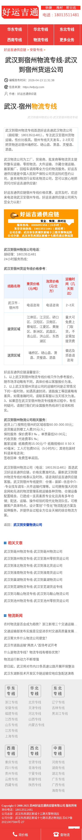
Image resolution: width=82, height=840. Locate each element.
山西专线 (34, 719)
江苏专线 (11, 730)
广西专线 (58, 785)
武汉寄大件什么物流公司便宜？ (26, 638)
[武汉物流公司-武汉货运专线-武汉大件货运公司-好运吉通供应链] (20, 12)
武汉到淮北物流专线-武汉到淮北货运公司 (33, 565)
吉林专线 (58, 708)
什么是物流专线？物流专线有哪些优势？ (32, 652)
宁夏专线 (34, 773)
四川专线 (11, 768)
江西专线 (11, 719)
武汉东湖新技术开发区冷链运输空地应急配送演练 (39, 673)
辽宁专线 (58, 702)
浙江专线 (11, 702)
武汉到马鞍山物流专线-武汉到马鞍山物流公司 (36, 593)
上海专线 (11, 736)
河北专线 (34, 713)
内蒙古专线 (36, 725)
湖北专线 (58, 773)
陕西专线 (34, 785)
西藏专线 (11, 785)
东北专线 (67, 29)
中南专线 (58, 751)
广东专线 (58, 779)
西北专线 (34, 751)
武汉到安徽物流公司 (27, 524)
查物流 (65, 835)
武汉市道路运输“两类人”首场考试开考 (30, 645)
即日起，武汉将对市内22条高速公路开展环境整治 (39, 666)
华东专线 (14, 29)
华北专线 (40, 29)
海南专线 (58, 790)
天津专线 (34, 708)
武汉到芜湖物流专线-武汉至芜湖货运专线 (33, 586)
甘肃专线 (34, 762)
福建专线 (11, 713)
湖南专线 (58, 768)
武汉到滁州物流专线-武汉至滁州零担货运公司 (36, 558)
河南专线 (58, 762)
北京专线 (34, 702)
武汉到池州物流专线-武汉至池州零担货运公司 (36, 601)
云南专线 (11, 779)
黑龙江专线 (60, 713)
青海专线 (34, 768)
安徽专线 (36, 50)
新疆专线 (34, 779)
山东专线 (11, 725)
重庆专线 (11, 762)
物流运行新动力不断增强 (21, 659)
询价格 (23, 835)
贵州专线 (11, 773)
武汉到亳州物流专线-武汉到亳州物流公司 (33, 551)
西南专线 (14, 40)
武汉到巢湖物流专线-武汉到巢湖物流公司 (33, 579)
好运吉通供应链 (15, 50)
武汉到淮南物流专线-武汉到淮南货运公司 (33, 572)
